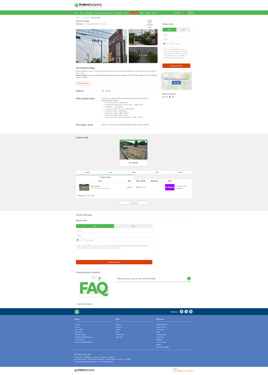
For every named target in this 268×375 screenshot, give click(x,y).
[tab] (154, 278)
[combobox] (166, 43)
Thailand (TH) (78, 357)
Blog (141, 13)
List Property (88, 13)
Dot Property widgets (163, 347)
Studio (87, 172)
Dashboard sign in (162, 324)
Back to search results (85, 304)
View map (176, 83)
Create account (161, 327)
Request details (177, 66)
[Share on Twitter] (170, 97)
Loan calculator (161, 342)
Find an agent (79, 329)
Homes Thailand (111, 359)
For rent (77, 327)
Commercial (109, 13)
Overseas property (80, 334)
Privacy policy (120, 334)
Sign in (190, 13)
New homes (99, 13)
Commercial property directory (84, 342)
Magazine (159, 339)
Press (117, 332)
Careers (118, 329)
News (158, 332)
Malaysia (104, 357)
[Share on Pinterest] (173, 97)
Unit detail (179, 188)
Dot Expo (121, 359)
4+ (179, 172)
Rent (81, 13)
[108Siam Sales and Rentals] (170, 187)
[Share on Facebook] (166, 97)
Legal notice (119, 337)
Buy (76, 13)
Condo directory (79, 339)
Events (154, 13)
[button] (94, 320)
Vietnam (96, 357)
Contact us (119, 327)
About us (118, 324)
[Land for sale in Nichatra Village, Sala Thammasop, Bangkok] (134, 150)
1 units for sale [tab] (105, 177)
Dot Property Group (80, 359)
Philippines (88, 357)
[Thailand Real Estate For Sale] (77, 312)
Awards (147, 13)
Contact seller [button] (181, 186)
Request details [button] (83, 83)
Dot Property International (96, 359)
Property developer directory (83, 337)
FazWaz (128, 359)
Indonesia (111, 357)
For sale (77, 324)
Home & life (160, 337)
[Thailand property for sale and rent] (93, 5)
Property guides (161, 334)
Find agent (118, 13)
